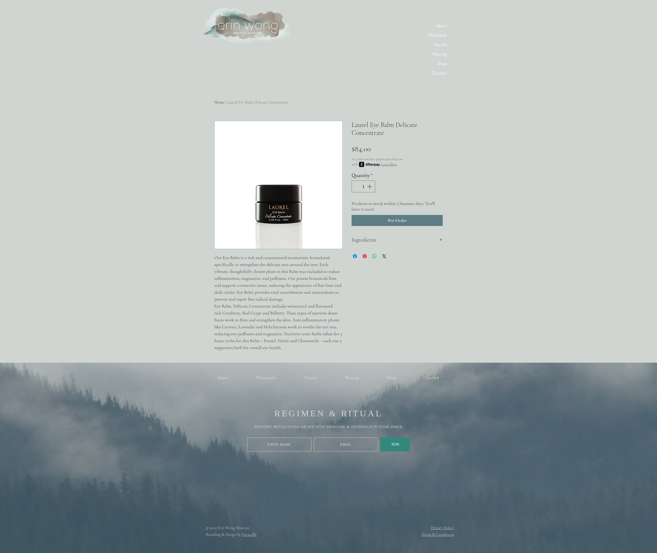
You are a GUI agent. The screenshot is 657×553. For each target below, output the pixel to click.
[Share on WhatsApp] (374, 256)
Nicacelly (249, 534)
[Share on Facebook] (355, 256)
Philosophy (437, 35)
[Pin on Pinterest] (365, 256)
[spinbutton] (363, 186)
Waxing (439, 54)
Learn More (389, 164)
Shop (442, 64)
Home (219, 102)
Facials (440, 45)
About (441, 26)
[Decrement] (356, 186)
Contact (439, 73)
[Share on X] (384, 256)
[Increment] (370, 186)
